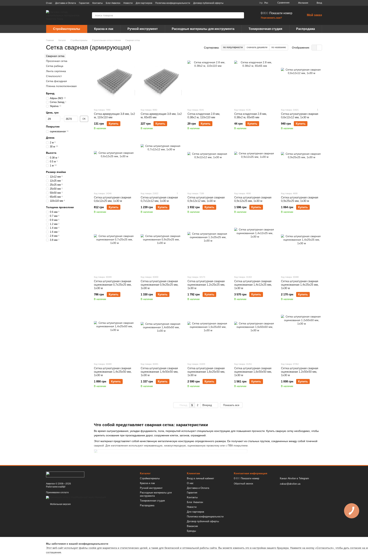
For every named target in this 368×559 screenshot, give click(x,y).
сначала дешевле (257, 47)
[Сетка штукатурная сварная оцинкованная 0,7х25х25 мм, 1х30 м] (114, 248)
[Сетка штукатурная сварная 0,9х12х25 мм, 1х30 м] (254, 165)
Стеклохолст (54, 76)
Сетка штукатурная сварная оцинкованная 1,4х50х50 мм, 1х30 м (159, 372)
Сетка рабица (54, 66)
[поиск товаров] (241, 15)
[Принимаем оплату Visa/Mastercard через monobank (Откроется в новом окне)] (76, 497)
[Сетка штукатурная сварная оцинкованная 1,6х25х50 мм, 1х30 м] (207, 335)
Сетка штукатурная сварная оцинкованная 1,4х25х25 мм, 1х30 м (300, 285)
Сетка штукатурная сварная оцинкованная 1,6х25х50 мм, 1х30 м (206, 372)
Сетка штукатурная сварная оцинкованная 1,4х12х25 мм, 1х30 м (253, 285)
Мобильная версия (60, 504)
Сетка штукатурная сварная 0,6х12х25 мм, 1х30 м (112, 199)
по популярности (233, 47)
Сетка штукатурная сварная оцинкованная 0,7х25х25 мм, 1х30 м (112, 285)
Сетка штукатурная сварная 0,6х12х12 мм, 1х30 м (299, 115)
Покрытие (53, 126)
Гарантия (84, 3)
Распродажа (305, 28)
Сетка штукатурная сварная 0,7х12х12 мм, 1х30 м (159, 199)
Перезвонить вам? (271, 17)
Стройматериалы (66, 28)
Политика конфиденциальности (172, 3)
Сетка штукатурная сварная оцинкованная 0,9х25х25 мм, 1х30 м (159, 285)
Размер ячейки (56, 171)
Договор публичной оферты (208, 3)
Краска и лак (103, 28)
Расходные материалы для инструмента (203, 28)
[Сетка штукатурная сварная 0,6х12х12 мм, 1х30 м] (301, 81)
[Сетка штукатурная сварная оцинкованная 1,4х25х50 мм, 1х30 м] (114, 335)
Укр (261, 3)
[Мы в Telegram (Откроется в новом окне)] (249, 2)
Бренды (191, 530)
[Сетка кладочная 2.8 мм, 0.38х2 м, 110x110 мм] (207, 81)
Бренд (50, 93)
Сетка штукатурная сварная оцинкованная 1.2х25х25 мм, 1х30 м (206, 285)
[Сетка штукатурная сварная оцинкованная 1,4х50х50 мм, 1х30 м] (161, 335)
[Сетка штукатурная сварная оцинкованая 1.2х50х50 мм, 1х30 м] (301, 335)
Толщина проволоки (60, 207)
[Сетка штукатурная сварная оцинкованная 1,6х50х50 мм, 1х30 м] (254, 335)
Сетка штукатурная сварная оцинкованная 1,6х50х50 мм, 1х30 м (253, 372)
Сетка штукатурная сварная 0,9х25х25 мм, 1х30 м (299, 199)
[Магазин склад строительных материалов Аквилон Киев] (65, 474)
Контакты (97, 3)
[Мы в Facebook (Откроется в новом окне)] (235, 2)
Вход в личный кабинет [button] (200, 478)
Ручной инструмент (142, 28)
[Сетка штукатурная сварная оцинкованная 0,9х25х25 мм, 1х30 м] (161, 248)
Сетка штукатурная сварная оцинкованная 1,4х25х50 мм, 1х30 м (112, 372)
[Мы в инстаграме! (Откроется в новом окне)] (244, 2)
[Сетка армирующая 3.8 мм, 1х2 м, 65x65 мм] (161, 81)
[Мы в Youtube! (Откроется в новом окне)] (240, 2)
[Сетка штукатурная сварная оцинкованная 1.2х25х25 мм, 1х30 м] (207, 248)
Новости (128, 3)
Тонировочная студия (265, 28)
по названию (278, 47)
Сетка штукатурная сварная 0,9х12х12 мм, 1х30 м (206, 199)
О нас (49, 3)
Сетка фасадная (56, 81)
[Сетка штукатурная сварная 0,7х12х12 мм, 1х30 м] (161, 165)
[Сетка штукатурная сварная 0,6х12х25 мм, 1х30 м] (114, 165)
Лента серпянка (56, 71)
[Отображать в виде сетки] (314, 47)
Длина (50, 137)
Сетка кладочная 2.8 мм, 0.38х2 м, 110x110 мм (203, 115)
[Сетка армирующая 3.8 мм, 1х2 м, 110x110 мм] (114, 81)
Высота (51, 153)
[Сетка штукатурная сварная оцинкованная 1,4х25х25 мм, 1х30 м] (301, 248)
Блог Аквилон (113, 3)
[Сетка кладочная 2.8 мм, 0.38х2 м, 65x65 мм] (254, 81)
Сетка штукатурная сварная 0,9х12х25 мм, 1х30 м (252, 199)
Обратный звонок (243, 483)
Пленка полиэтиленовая (61, 86)
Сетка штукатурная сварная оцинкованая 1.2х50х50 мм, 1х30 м (299, 372)
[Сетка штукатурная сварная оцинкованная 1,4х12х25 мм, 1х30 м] (254, 248)
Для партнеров (144, 3)
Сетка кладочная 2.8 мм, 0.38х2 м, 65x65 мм (250, 115)
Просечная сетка (56, 60)
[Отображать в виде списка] (319, 47)
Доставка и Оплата (65, 3)
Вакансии (192, 526)
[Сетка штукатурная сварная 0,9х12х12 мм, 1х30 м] (207, 165)
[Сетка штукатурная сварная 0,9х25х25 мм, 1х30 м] (301, 165)
